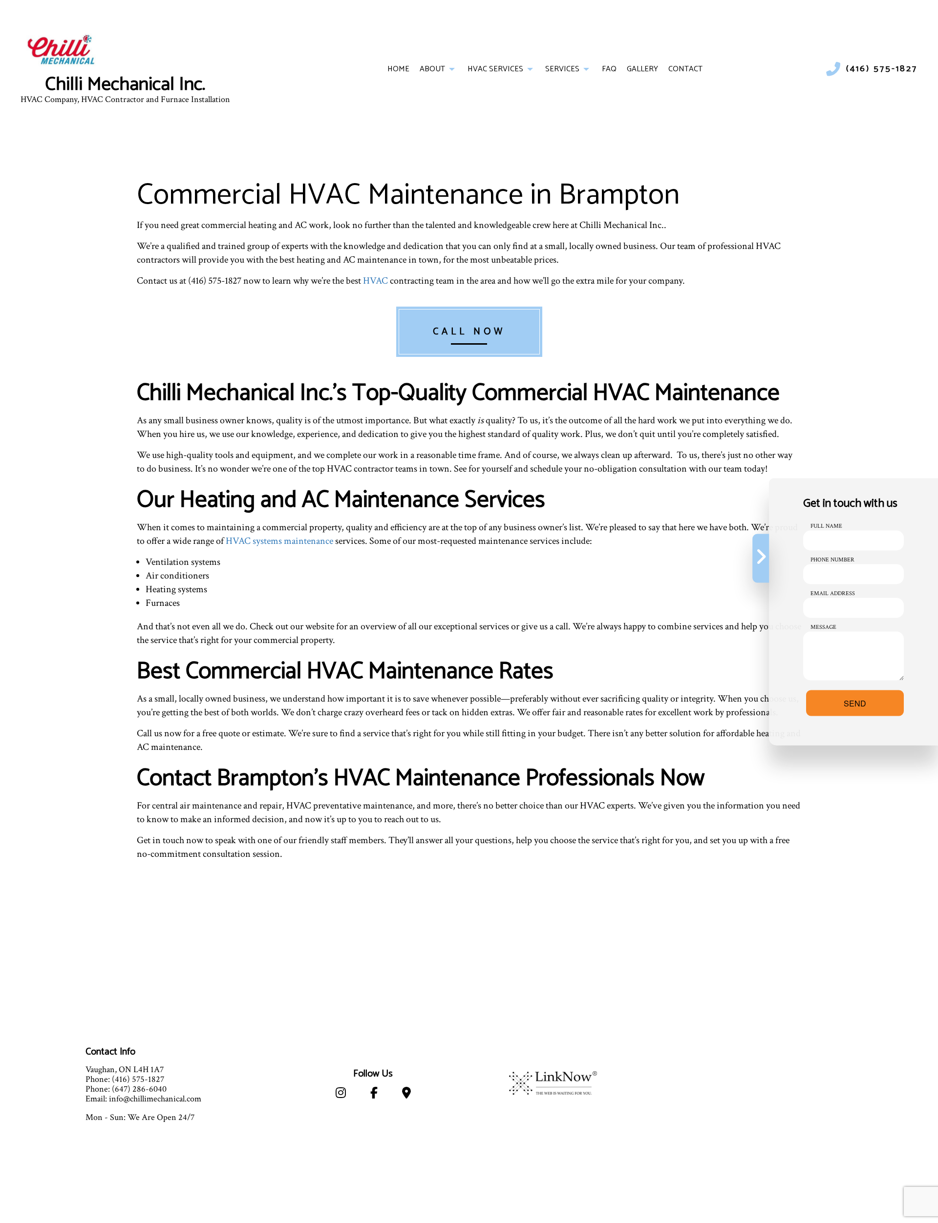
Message (823, 626)
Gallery (642, 69)
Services (562, 69)
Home (398, 69)
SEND (855, 702)
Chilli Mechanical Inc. (125, 85)
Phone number (832, 559)
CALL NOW (469, 332)
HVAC (375, 280)
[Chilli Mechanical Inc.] (64, 51)
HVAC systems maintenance (279, 541)
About (432, 69)
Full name (826, 525)
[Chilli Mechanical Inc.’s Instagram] (340, 1095)
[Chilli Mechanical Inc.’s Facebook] (374, 1095)
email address (832, 593)
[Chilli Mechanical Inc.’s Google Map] (406, 1095)
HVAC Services (495, 69)
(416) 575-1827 (881, 69)
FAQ (609, 69)
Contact (685, 69)
